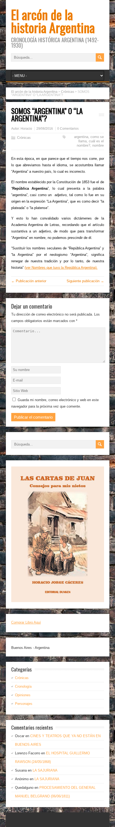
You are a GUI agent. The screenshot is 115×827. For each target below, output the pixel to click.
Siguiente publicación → (85, 281)
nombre (98, 145)
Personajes (23, 704)
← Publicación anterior (28, 281)
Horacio (26, 128)
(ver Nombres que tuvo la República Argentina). (61, 268)
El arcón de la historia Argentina (53, 21)
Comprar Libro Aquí (26, 622)
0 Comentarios (68, 128)
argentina (81, 137)
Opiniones (22, 695)
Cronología (23, 686)
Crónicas (24, 138)
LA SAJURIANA (45, 770)
